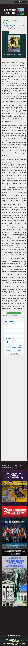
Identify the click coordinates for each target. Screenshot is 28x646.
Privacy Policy (15, 641)
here (15, 467)
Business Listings (18, 640)
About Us (11, 640)
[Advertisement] (14, 409)
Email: (6, 333)
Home (23, 2)
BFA (16, 606)
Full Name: (7, 329)
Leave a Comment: (9, 321)
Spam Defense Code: (10, 338)
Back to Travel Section (12, 312)
